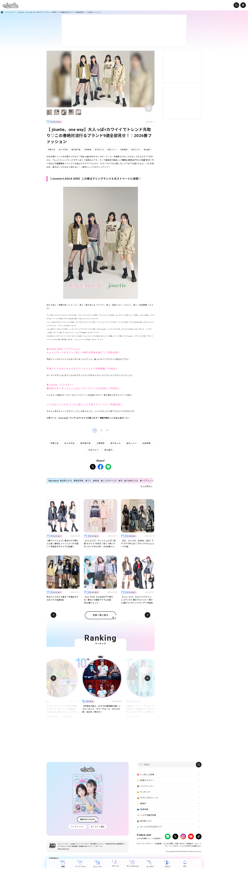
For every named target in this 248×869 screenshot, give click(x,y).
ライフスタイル (132, 866)
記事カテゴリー (145, 780)
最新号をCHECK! (87, 819)
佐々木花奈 (63, 150)
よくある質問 (168, 844)
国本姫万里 (75, 150)
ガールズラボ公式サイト (149, 827)
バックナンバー (77, 827)
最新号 (141, 803)
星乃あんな (99, 150)
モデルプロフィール (147, 798)
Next (147, 678)
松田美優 (123, 150)
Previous (53, 678)
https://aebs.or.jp (63, 849)
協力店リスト (144, 821)
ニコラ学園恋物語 (146, 815)
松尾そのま (67, 481)
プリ (89, 481)
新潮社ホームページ (194, 844)
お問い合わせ (180, 844)
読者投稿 (142, 809)
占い (185, 866)
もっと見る (145, 486)
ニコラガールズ (110, 481)
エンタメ (150, 867)
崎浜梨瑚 (152, 717)
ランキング (143, 792)
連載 (63, 867)
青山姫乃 (147, 150)
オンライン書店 (98, 827)
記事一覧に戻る (100, 615)
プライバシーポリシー (144, 844)
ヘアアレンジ (148, 481)
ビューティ (97, 867)
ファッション (9, 12)
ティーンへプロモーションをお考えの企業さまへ (183, 846)
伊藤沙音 (51, 150)
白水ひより (135, 150)
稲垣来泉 (80, 481)
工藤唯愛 (87, 150)
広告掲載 (158, 844)
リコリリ (129, 717)
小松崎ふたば (132, 481)
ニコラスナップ (88, 717)
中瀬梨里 (140, 717)
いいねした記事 (145, 774)
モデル (167, 867)
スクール (115, 866)
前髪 (97, 481)
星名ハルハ (112, 150)
